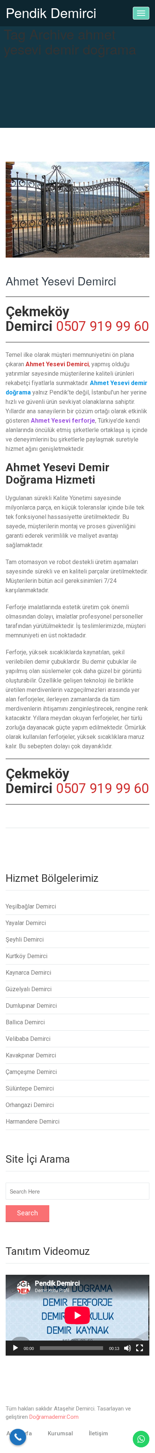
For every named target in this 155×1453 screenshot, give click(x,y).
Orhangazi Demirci (30, 1105)
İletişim (98, 1433)
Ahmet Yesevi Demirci (61, 281)
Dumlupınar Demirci (31, 1005)
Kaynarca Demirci (28, 972)
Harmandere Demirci (32, 1121)
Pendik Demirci (51, 12)
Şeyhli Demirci (25, 939)
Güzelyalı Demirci (29, 989)
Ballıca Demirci (25, 1022)
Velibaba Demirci (28, 1038)
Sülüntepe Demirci (30, 1088)
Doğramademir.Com (54, 1417)
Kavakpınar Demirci (31, 1055)
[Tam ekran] (139, 1348)
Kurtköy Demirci (26, 956)
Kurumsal (60, 1433)
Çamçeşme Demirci (31, 1071)
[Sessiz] (127, 1348)
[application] (77, 1315)
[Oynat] (15, 1348)
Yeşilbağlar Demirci (31, 906)
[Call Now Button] (18, 1437)
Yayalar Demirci (26, 923)
